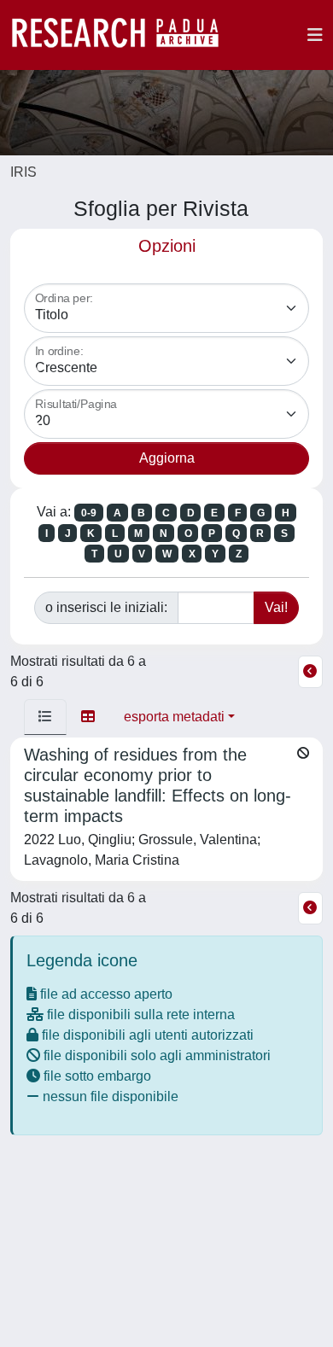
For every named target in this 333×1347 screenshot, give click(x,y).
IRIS (23, 172)
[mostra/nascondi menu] (315, 35)
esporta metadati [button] (174, 716)
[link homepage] (123, 35)
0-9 (88, 513)
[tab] (45, 717)
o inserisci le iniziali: (106, 607)
